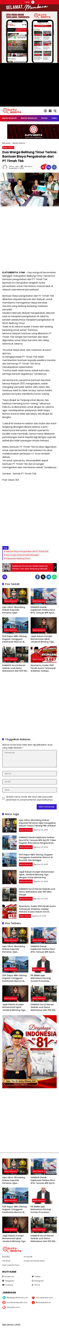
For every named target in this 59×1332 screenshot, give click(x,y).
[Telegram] (48, 577)
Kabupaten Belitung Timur (18, 558)
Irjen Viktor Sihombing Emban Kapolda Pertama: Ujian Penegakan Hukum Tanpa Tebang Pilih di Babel (13, 610)
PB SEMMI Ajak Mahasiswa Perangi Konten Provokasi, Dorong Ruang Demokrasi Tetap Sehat (43, 978)
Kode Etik (28, 1256)
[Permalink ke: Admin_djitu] (5, 167)
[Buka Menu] (50, 111)
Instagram (39, 1280)
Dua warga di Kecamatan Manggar (22, 555)
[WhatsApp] (54, 577)
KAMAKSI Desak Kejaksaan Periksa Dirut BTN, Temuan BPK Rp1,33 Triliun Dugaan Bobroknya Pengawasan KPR (43, 610)
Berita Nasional (10, 601)
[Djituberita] (12, 110)
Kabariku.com (13, 1307)
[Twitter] (43, 577)
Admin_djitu (14, 166)
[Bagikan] (54, 167)
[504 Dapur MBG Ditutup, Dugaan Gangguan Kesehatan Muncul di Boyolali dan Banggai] (15, 625)
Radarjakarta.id (43, 1302)
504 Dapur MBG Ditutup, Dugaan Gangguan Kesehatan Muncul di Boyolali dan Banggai (14, 639)
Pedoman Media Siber (34, 1260)
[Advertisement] (29, 238)
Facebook (9, 1276)
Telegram (9, 1280)
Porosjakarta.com (44, 1297)
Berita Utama (8, 147)
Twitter (38, 1276)
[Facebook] (37, 577)
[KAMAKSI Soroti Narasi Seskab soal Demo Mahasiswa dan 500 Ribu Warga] (15, 654)
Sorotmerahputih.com (17, 1302)
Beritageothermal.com (17, 1297)
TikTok (37, 1285)
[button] (45, 111)
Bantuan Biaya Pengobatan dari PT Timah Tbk (27, 551)
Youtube (9, 1285)
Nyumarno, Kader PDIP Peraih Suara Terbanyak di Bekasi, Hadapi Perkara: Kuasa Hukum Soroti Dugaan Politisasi (43, 668)
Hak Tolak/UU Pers (10, 1265)
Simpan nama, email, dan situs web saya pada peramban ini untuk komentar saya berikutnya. (29, 798)
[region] (29, 131)
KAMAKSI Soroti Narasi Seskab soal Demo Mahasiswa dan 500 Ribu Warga (15, 668)
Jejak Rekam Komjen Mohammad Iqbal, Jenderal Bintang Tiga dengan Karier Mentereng (42, 639)
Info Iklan (6, 1260)
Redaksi (6, 1256)
